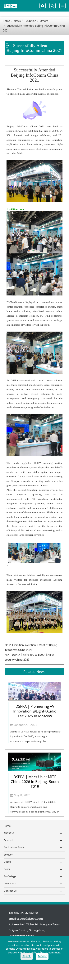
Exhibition (30, 21)
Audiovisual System (15, 847)
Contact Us (10, 891)
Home (6, 21)
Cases (7, 862)
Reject (26, 956)
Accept (42, 956)
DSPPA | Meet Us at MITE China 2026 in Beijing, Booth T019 (35, 781)
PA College (10, 876)
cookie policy (36, 953)
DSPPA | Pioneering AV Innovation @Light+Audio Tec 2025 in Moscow (34, 711)
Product (8, 840)
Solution (8, 855)
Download (10, 883)
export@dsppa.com (29, 919)
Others (44, 21)
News (17, 21)
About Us (9, 833)
